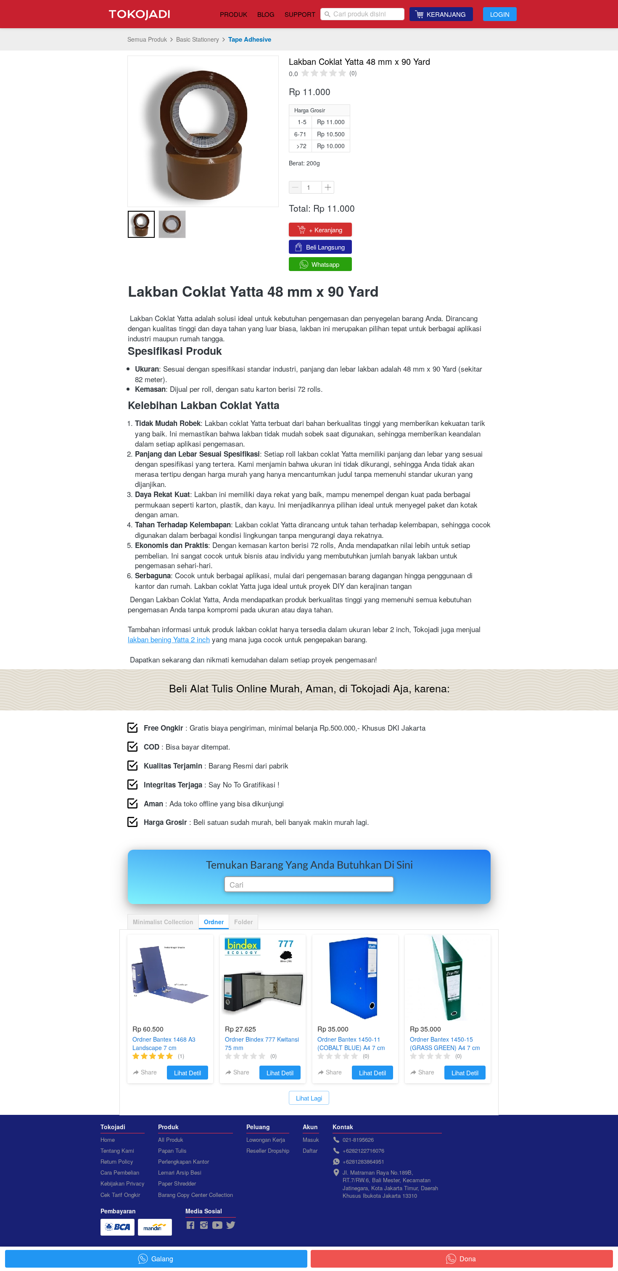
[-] (190, 1225)
